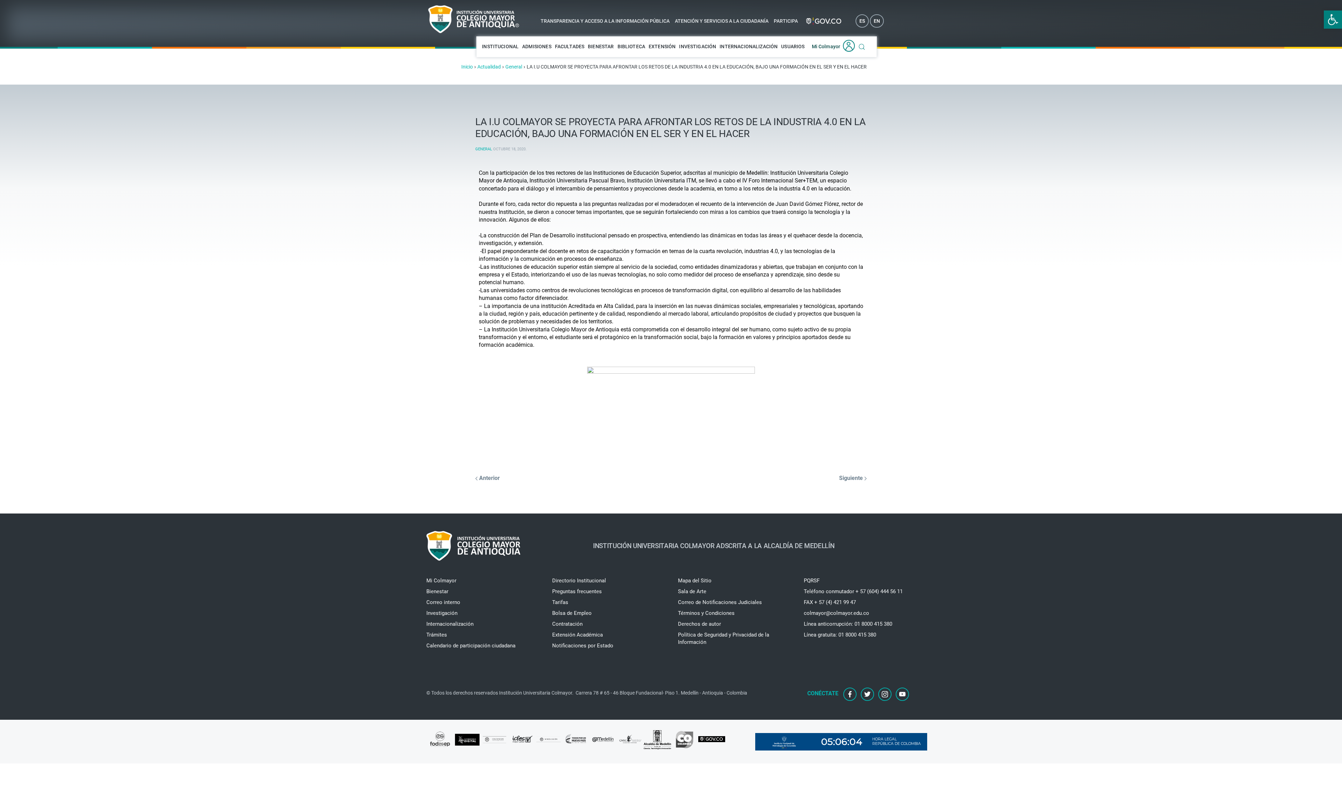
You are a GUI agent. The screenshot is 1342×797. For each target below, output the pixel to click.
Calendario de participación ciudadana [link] (470, 645)
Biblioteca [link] (631, 46)
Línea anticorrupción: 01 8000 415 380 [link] (848, 624)
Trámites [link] (436, 635)
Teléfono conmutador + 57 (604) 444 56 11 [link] (853, 591)
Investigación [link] (697, 46)
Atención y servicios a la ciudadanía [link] (722, 21)
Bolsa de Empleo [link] (572, 613)
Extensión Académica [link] (577, 635)
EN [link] (877, 21)
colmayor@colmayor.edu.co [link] (836, 613)
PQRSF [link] (812, 580)
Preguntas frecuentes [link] (577, 591)
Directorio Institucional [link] (579, 580)
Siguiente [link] (851, 478)
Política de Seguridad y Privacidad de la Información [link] (723, 638)
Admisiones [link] (536, 46)
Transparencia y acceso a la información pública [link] (605, 21)
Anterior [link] (489, 478)
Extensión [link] (662, 46)
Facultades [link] (570, 46)
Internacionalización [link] (749, 46)
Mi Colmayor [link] (826, 46)
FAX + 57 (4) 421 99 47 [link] (830, 602)
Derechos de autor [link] (699, 624)
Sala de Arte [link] (692, 591)
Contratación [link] (567, 624)
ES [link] (862, 21)
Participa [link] (786, 21)
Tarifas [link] (560, 602)
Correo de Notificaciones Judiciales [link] (720, 602)
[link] (1333, 19)
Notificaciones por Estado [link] (582, 645)
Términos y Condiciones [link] (706, 613)
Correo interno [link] (443, 602)
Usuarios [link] (793, 46)
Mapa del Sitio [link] (695, 580)
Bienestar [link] (601, 46)
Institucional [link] (500, 46)
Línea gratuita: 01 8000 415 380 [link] (840, 635)
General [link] (483, 149)
